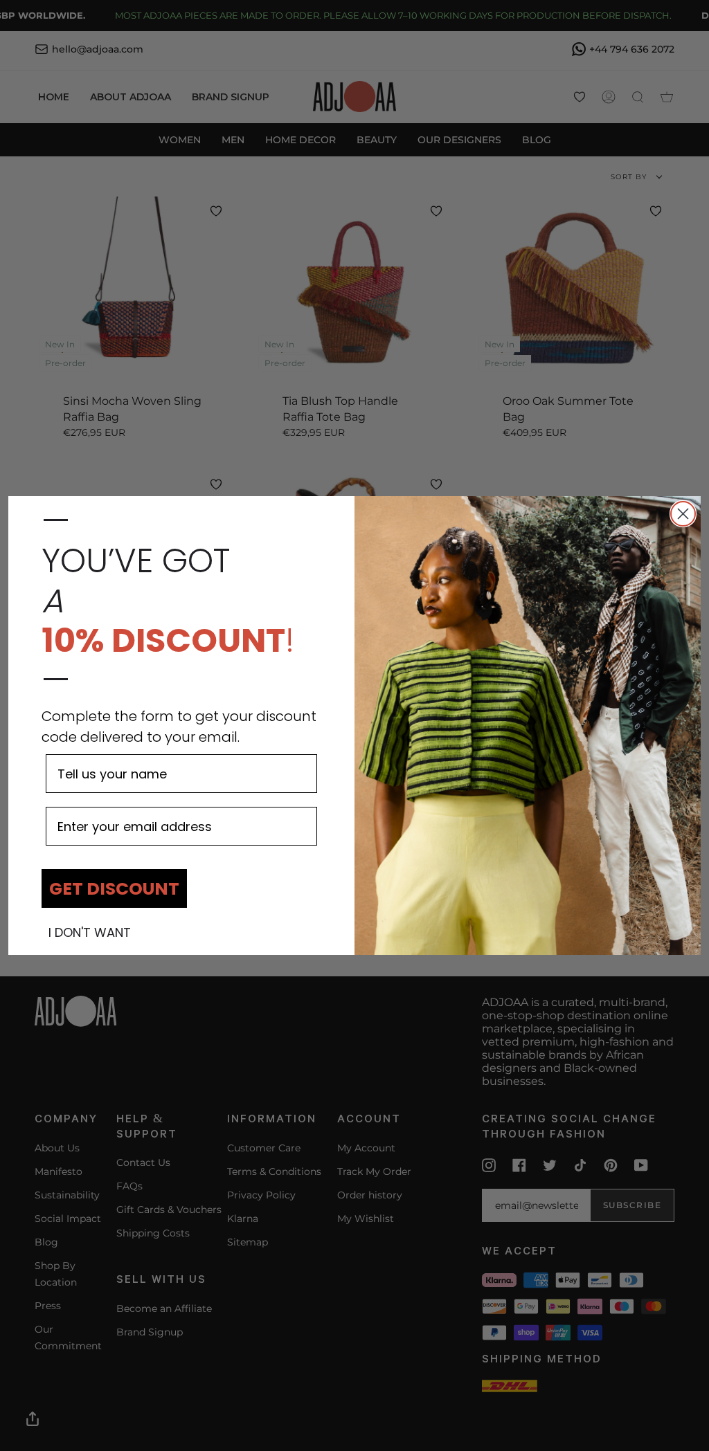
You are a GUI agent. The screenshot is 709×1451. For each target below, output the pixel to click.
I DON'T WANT (89, 932)
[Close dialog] (683, 514)
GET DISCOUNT (114, 889)
